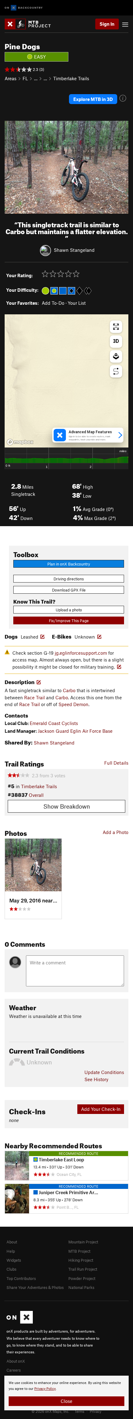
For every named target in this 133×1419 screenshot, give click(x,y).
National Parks (81, 1287)
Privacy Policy (45, 1389)
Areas (10, 78)
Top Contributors (21, 1278)
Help (10, 1251)
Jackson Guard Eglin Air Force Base (75, 731)
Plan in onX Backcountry (68, 563)
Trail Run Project (82, 1269)
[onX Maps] (19, 1322)
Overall (36, 795)
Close (66, 1401)
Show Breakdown (66, 806)
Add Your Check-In (101, 1109)
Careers (13, 1370)
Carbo (69, 690)
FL (25, 78)
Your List (77, 303)
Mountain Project (83, 1241)
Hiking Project (80, 1260)
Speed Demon (73, 704)
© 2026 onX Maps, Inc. (50, 1411)
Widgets (13, 1260)
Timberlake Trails (71, 78)
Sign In (107, 24)
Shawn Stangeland (74, 250)
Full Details (116, 763)
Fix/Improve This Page (69, 620)
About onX (15, 1361)
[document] (66, 1393)
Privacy (95, 1411)
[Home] (31, 24)
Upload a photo (69, 609)
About (11, 1241)
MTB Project (79, 1251)
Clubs (11, 1269)
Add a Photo (115, 832)
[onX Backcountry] (23, 8)
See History (96, 1079)
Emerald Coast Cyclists (54, 723)
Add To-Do (53, 303)
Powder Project (81, 1278)
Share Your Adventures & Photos (35, 1287)
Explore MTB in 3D (93, 99)
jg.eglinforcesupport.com (81, 653)
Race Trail (34, 697)
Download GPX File (69, 589)
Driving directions (69, 578)
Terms (79, 1411)
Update (104, 1072)
